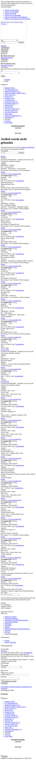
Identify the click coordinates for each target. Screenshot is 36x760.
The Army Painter (12, 109)
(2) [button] (15, 208)
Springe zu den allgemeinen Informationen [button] (17, 19)
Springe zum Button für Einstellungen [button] (16, 17)
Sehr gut (18, 133)
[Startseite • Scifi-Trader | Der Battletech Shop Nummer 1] (14, 39)
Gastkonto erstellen (20, 687)
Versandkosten (19, 181)
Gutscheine (9, 117)
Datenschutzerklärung (11, 618)
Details (3, 172)
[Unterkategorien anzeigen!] (15, 88)
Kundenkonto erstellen (7, 687)
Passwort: (4, 676)
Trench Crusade (11, 110)
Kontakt (7, 627)
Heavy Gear (10, 95)
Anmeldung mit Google (9, 681)
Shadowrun (9, 105)
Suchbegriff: (4, 151)
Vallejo (8, 114)
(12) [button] (15, 170)
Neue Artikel (8, 122)
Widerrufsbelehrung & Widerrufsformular (17, 629)
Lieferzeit (7, 630)
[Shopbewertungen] (18, 131)
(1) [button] (15, 262)
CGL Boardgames (11, 89)
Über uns (7, 632)
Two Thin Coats (11, 112)
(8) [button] (15, 243)
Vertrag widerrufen (10, 642)
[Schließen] (1, 54)
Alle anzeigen (5, 350)
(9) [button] (15, 226)
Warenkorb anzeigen (7, 65)
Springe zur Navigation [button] (12, 10)
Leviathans (9, 100)
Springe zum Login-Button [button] (13, 15)
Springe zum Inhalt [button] (10, 13)
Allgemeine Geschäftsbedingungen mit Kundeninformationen (16, 621)
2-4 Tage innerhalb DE (14, 174)
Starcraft (9, 107)
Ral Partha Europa (12, 103)
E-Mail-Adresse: (6, 674)
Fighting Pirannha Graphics (15, 93)
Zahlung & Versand (11, 617)
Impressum (8, 623)
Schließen (4, 756)
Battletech (9, 88)
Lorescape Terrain (11, 102)
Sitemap (7, 640)
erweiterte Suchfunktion (27, 147)
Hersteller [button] (7, 119)
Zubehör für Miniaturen (13, 116)
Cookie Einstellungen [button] (11, 634)
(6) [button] (15, 189)
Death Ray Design (12, 91)
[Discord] (4, 651)
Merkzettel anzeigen (7, 57)
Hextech (9, 96)
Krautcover (9, 98)
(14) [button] (15, 297)
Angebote (8, 121)
